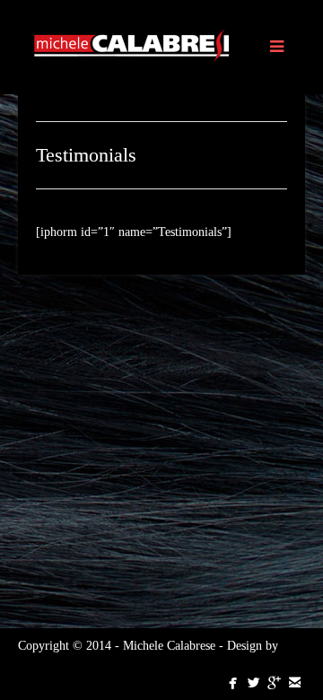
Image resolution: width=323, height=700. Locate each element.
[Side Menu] (276, 47)
